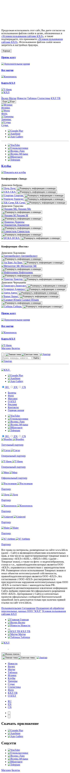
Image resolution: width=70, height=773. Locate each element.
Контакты (13, 407)
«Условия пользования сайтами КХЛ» (22, 36)
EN (15, 387)
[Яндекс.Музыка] (18, 154)
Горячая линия (16, 410)
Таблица (32, 98)
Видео (4, 98)
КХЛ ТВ (55, 98)
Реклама (12, 404)
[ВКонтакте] (15, 156)
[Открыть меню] (9, 629)
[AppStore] (14, 133)
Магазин (6, 348)
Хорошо (6, 51)
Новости (22, 98)
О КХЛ (12, 401)
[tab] (9, 713)
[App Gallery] (15, 136)
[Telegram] (14, 159)
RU (7, 387)
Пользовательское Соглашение (18, 608)
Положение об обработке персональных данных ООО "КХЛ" (32, 610)
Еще (5, 101)
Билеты (16, 348)
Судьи (11, 684)
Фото (11, 395)
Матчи (12, 98)
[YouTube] (14, 145)
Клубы (11, 678)
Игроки (12, 675)
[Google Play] (15, 130)
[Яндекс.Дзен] (16, 151)
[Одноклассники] (18, 148)
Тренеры (12, 681)
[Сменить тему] (22, 354)
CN (23, 387)
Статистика (43, 98)
